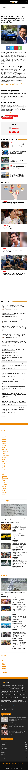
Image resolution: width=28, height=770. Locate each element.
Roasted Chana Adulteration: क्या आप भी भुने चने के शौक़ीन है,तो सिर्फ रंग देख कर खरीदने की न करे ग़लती (20, 527)
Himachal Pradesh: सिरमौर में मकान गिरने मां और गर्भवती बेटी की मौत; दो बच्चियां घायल (20, 618)
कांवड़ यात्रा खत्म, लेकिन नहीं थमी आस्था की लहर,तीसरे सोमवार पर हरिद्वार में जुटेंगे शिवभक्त (20, 601)
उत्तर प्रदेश (5, 501)
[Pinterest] (16, 48)
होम (2, 14)
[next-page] (4, 416)
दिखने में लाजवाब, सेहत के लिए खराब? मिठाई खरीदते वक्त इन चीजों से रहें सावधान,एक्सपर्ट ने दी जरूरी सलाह (14, 335)
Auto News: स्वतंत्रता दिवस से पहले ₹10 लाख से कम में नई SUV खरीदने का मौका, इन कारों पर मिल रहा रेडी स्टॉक (18, 168)
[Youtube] (18, 132)
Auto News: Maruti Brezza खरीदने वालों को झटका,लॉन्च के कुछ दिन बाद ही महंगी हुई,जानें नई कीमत (18, 160)
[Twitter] (12, 48)
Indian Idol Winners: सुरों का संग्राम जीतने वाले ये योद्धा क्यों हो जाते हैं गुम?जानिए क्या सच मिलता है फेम (14, 402)
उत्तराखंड (5, 575)
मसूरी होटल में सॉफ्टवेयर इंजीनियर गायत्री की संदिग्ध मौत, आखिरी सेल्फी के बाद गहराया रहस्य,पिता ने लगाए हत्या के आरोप (19, 643)
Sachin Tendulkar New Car (7, 117)
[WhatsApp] (20, 48)
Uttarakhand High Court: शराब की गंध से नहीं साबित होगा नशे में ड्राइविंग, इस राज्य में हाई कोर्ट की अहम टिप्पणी (19, 634)
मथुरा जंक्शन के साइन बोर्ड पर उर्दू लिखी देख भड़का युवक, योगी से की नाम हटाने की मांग (20, 554)
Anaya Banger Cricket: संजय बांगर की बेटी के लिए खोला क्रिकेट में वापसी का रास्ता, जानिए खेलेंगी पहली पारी (13, 409)
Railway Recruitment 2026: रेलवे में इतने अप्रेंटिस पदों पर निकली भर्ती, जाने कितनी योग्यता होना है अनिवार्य (14, 273)
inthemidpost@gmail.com (12, 705)
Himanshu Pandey (8, 309)
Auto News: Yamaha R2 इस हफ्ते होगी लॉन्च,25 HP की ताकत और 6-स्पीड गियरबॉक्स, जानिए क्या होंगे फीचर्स (18, 152)
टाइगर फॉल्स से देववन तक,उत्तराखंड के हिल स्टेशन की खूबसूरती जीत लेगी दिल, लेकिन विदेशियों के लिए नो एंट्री (19, 626)
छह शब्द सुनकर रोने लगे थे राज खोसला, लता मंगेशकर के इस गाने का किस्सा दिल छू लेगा (14, 227)
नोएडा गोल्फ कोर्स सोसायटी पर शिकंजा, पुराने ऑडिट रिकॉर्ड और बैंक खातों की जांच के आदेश (13, 380)
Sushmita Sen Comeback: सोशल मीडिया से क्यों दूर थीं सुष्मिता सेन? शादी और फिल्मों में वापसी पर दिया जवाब (13, 373)
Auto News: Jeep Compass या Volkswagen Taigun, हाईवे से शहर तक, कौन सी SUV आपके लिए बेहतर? (17, 175)
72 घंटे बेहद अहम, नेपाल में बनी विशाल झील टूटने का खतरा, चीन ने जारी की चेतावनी (13, 350)
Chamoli (14, 614)
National (5, 201)
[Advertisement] (14, 289)
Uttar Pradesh (15, 540)
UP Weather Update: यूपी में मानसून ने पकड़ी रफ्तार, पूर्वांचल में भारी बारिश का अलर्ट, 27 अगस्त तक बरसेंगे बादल (19, 545)
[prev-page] (2, 416)
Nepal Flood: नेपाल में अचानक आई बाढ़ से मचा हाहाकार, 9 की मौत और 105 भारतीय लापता (13, 387)
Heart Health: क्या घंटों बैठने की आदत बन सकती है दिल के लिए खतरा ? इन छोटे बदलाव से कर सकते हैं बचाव (14, 357)
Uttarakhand (4, 596)
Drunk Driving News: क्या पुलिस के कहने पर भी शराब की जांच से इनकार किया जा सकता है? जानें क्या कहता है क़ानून (18, 145)
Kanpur (14, 530)
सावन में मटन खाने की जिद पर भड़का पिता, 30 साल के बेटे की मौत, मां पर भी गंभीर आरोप (14, 250)
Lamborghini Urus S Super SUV (11, 116)
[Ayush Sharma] (10, 128)
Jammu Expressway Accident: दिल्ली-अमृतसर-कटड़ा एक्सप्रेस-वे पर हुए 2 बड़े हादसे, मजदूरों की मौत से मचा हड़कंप (14, 395)
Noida (3, 522)
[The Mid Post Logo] (14, 2)
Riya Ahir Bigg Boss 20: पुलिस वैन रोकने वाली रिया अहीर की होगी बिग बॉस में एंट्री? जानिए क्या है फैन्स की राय (14, 343)
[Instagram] (13, 132)
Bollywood (5, 225)
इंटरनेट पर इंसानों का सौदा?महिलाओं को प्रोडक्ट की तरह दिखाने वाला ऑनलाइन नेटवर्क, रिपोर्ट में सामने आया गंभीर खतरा (13, 204)
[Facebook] (8, 48)
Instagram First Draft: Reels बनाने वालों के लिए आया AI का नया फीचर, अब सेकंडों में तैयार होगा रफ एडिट (14, 365)
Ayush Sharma (15, 128)
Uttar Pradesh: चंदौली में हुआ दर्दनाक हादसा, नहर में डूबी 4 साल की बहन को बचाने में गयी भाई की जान (20, 562)
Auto (5, 14)
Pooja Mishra (7, 331)
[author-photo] (3, 309)
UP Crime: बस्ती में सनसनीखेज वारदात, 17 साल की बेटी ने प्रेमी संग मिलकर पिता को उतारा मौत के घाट (19, 536)
